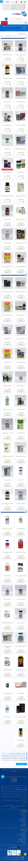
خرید (20, 60)
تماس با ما (23, 817)
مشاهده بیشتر (21, 764)
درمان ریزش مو (22, 826)
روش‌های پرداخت (22, 820)
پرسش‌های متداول (22, 819)
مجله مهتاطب (4, 22)
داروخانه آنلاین (22, 814)
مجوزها (24, 822)
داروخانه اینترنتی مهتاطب (9, 857)
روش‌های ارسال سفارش (21, 834)
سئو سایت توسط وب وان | (16, 859)
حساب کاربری (23, 833)
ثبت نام (19, 2)
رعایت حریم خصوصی (21, 839)
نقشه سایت (23, 843)
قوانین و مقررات (22, 838)
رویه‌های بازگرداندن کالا (21, 841)
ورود (23, 2)
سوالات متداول (14, 782)
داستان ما (23, 815)
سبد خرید (23, 836)
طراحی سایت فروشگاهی (7, 859)
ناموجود (20, 225)
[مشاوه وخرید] (25, 854)
